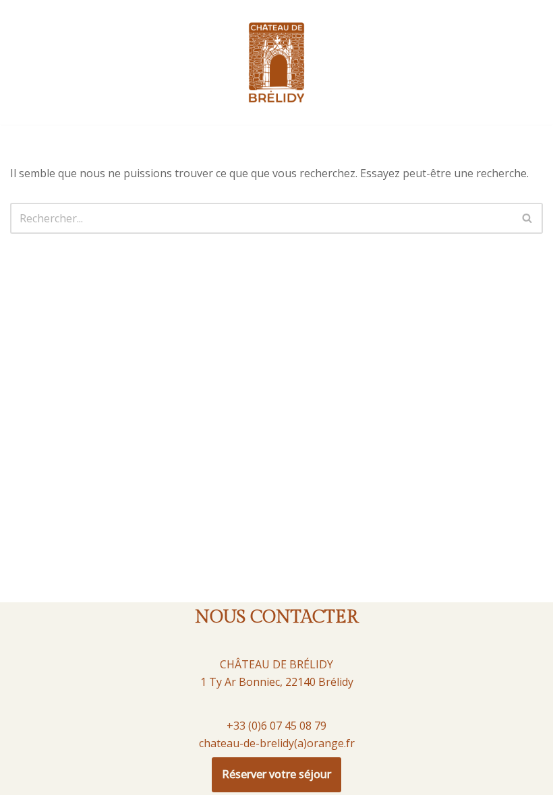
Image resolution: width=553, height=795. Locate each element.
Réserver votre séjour (276, 774)
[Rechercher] (528, 218)
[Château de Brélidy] (276, 62)
